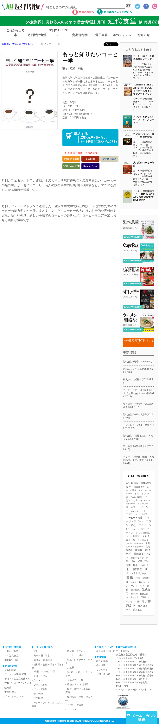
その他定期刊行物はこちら (139, 342)
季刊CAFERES (12, 660)
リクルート (102, 669)
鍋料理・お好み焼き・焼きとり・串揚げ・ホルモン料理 (137, 598)
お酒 (140, 490)
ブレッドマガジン (13, 696)
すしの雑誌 (10, 669)
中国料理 (135, 536)
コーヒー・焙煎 (134, 517)
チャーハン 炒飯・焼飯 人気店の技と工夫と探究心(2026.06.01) (138, 460)
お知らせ (143, 35)
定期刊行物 (80, 35)
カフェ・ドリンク (76, 650)
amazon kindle (71, 159)
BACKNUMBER (131, 237)
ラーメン (38, 680)
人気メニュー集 (75, 680)
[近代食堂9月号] (147, 237)
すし (137, 493)
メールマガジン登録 (144, 717)
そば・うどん (41, 676)
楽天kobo (90, 159)
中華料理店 (10, 692)
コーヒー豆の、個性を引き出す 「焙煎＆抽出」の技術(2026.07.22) (138, 393)
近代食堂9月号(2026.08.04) (137, 361)
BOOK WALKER (71, 166)
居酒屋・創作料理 (43, 660)
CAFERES (132, 482)
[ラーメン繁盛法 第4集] (147, 330)
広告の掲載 (102, 660)
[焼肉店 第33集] (147, 284)
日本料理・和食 (42, 655)
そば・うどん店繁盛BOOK (18, 678)
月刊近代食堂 (37, 35)
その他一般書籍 (136, 497)
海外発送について (105, 651)
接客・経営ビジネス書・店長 (79, 691)
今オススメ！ (143, 540)
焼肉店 (133, 582)
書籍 (129, 578)
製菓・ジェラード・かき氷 (79, 661)
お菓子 (133, 490)
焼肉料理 (38, 698)
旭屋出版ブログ (138, 573)
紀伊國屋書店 (110, 159)
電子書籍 (101, 35)
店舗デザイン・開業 (77, 684)
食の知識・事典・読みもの (79, 699)
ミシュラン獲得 (138, 529)
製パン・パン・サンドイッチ (79, 674)
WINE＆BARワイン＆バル (18, 683)
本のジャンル (122, 35)
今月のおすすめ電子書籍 (134, 543)
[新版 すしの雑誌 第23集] (147, 307)
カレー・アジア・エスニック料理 (48, 704)
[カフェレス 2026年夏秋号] (147, 261)
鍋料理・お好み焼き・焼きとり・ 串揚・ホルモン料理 (48, 668)
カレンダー (135, 511)
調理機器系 (135, 590)
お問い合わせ (103, 674)
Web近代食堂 (11, 655)
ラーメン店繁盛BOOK (15, 674)
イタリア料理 (41, 689)
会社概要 (100, 665)
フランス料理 (41, 684)
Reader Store (90, 166)
